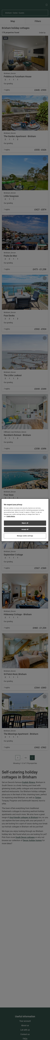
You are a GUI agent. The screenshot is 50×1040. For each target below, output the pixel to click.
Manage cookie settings (25, 536)
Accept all (25, 529)
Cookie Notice (10, 516)
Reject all (25, 523)
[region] (25, 520)
